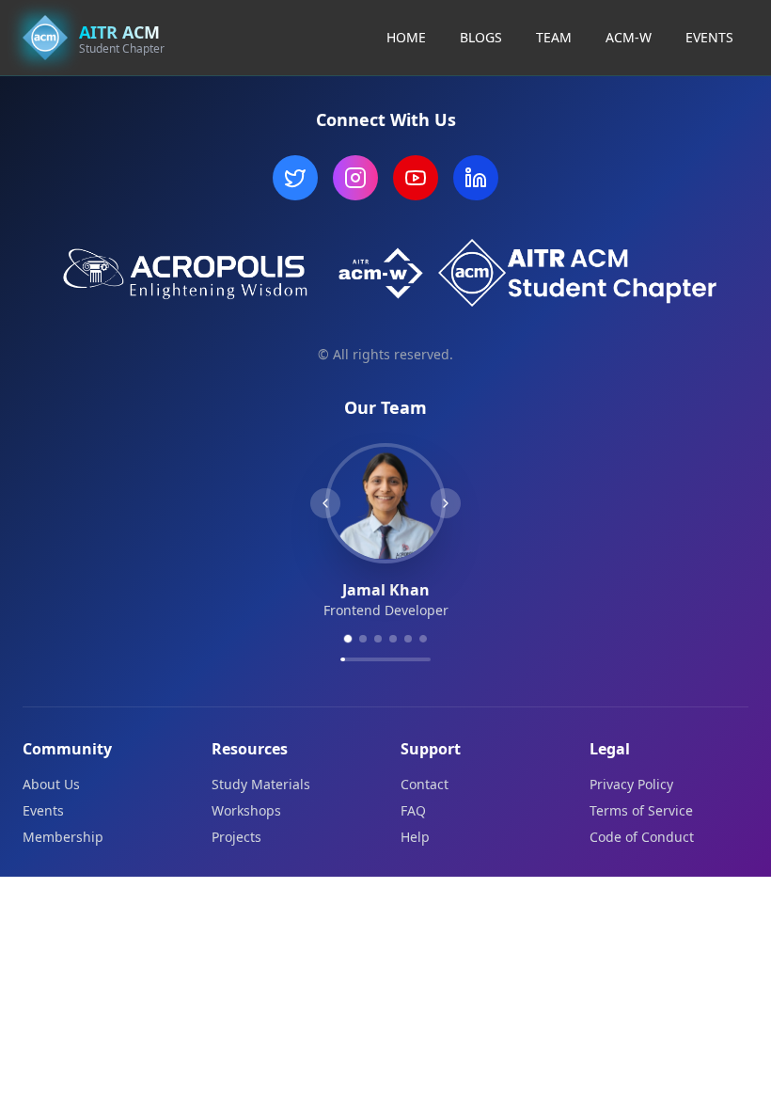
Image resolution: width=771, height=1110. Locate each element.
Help (415, 837)
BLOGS (481, 37)
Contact (424, 784)
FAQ (413, 810)
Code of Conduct (642, 837)
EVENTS (709, 37)
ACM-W (629, 37)
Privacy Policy (631, 784)
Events (43, 810)
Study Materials (261, 784)
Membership (63, 837)
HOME (406, 37)
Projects (236, 837)
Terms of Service (641, 810)
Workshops (246, 810)
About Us (51, 784)
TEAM (554, 37)
